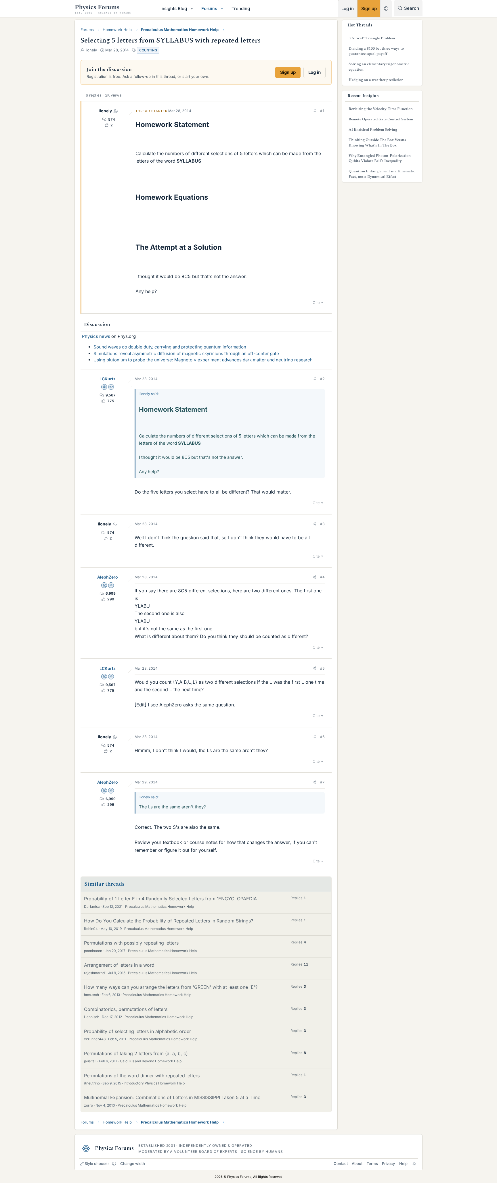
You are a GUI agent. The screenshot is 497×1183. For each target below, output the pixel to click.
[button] (192, 8)
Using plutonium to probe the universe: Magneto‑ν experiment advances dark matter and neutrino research (203, 360)
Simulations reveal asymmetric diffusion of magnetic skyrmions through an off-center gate (186, 353)
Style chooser (97, 1163)
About (357, 1163)
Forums (209, 8)
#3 (322, 524)
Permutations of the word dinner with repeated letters (142, 1075)
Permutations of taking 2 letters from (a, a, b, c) (136, 1053)
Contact (341, 1163)
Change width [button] (132, 1163)
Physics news (96, 336)
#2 (322, 379)
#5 (322, 668)
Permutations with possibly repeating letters (131, 943)
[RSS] (414, 1163)
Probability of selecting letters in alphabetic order (137, 1031)
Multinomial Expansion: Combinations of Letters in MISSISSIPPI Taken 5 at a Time (172, 1097)
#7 (322, 782)
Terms (372, 1163)
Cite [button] (316, 302)
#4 (322, 577)
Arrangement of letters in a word (119, 965)
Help (403, 1163)
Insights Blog (173, 8)
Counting (148, 50)
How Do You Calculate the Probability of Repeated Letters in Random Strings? (168, 921)
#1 (322, 111)
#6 (322, 737)
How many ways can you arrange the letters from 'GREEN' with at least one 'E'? (170, 987)
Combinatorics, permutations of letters (125, 1009)
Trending (241, 8)
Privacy (388, 1163)
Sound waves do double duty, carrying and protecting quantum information (169, 347)
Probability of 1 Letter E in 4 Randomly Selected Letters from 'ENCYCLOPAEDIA (170, 898)
